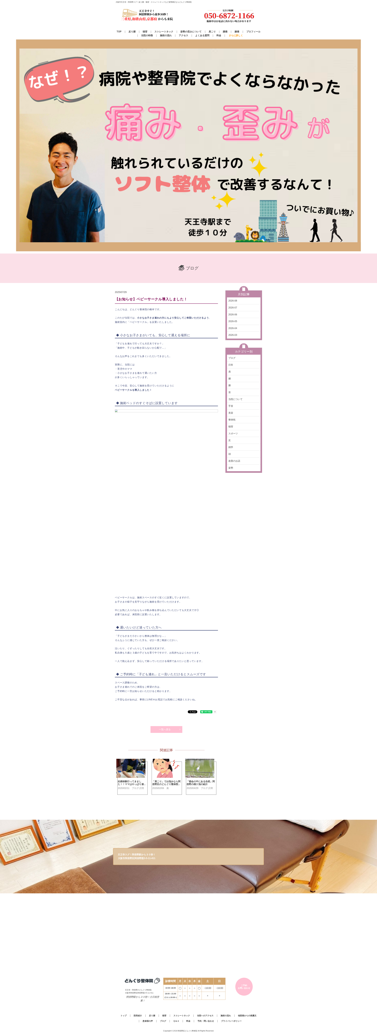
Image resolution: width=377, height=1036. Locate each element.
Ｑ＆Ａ (176, 1021)
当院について (235, 399)
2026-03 (232, 335)
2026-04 (232, 328)
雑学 (230, 447)
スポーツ (233, 433)
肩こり (212, 31)
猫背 (145, 31)
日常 (230, 365)
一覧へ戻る (165, 729)
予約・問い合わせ (205, 1021)
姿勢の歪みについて (191, 31)
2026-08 (232, 300)
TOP (119, 31)
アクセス (183, 35)
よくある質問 (202, 35)
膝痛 (237, 31)
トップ (123, 1015)
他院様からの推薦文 (247, 1015)
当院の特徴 (147, 35)
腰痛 (225, 31)
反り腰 (132, 31)
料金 (218, 35)
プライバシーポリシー (231, 1021)
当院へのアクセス (205, 1015)
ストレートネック (163, 31)
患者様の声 (148, 1021)
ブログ (231, 358)
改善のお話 (234, 461)
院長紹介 (138, 1015)
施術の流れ (166, 35)
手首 (230, 406)
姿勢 (230, 468)
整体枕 (231, 419)
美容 (230, 413)
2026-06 (232, 314)
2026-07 (232, 307)
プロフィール (253, 31)
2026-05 (232, 321)
